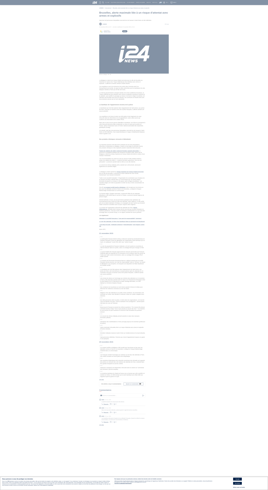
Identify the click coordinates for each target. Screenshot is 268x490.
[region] (134, 483)
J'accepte (237, 479)
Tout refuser (237, 483)
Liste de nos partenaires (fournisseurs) (122, 483)
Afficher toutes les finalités (239, 487)
